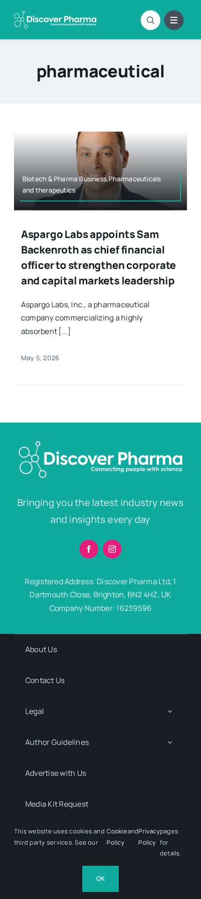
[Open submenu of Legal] (169, 711)
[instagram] (112, 549)
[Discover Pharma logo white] (55, 14)
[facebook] (88, 549)
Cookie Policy (117, 836)
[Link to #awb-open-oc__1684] (174, 20)
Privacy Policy (149, 836)
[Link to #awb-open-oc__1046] (150, 20)
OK (100, 878)
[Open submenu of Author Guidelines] (169, 742)
